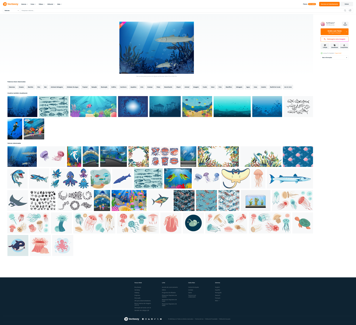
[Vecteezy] (10, 4)
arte (141, 87)
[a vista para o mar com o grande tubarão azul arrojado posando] (74, 156)
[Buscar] (345, 10)
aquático (133, 87)
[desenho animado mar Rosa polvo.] (62, 245)
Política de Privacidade (211, 319)
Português (218, 292)
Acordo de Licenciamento (170, 287)
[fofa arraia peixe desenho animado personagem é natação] (236, 178)
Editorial (50, 4)
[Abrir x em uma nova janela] (158, 319)
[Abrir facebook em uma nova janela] (143, 319)
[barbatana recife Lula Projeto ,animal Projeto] (70, 178)
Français (217, 298)
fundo (205, 87)
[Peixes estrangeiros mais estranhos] (54, 106)
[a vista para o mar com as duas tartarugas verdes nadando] (178, 178)
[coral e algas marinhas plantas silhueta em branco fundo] (43, 200)
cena (255, 87)
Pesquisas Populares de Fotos (169, 300)
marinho (30, 87)
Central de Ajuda (193, 287)
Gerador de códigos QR (141, 310)
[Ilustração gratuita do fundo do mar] (197, 106)
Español (217, 290)
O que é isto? (338, 53)
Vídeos (41, 4)
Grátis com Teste (335, 32)
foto (220, 87)
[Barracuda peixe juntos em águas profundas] (133, 106)
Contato (190, 290)
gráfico (113, 87)
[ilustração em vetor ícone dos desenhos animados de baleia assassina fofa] (17, 245)
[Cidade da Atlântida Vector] (165, 106)
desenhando (168, 87)
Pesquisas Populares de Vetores (169, 296)
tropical (84, 87)
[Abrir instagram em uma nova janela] (146, 319)
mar (45, 87)
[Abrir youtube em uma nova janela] (161, 319)
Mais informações (327, 57)
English (217, 287)
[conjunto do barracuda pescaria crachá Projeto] (164, 156)
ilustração (104, 87)
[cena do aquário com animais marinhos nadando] (188, 156)
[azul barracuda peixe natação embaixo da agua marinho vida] (122, 178)
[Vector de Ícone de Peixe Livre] (298, 106)
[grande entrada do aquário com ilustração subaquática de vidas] (91, 156)
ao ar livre (288, 87)
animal (187, 87)
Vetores (23, 4)
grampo (150, 87)
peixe (158, 87)
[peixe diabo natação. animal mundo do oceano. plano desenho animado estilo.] (193, 222)
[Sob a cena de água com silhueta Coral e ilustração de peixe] (22, 106)
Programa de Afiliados (169, 292)
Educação (137, 298)
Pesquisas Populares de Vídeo (169, 304)
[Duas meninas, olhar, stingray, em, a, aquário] (34, 129)
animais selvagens (57, 87)
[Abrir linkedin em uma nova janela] (149, 319)
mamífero (229, 87)
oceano (21, 87)
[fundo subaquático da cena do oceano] (93, 106)
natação (94, 87)
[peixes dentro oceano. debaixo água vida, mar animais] (100, 178)
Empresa (137, 295)
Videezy (136, 292)
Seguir (345, 25)
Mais (58, 4)
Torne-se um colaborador (192, 296)
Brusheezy (137, 287)
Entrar (347, 4)
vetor (213, 87)
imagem (196, 87)
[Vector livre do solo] (267, 106)
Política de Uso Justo (224, 319)
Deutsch (217, 295)
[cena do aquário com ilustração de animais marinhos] (113, 156)
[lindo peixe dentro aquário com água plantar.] (255, 200)
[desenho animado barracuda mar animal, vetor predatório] (290, 178)
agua (248, 87)
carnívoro (123, 87)
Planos (305, 4)
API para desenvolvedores (142, 301)
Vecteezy (137, 290)
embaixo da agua (72, 87)
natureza (12, 87)
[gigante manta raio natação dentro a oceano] (17, 200)
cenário (263, 87)
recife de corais (275, 87)
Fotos (32, 4)
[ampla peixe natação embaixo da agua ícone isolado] (160, 200)
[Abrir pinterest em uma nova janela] (152, 319)
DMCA (164, 290)
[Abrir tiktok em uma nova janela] (155, 319)
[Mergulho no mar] (14, 129)
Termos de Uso (199, 319)
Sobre (190, 292)
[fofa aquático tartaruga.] (302, 222)
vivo (38, 87)
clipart (178, 87)
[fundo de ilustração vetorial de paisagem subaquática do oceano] (232, 106)
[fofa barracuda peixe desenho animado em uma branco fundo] (17, 178)
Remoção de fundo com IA (142, 308)
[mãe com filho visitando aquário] (102, 200)
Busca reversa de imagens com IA (142, 304)
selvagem (239, 87)
